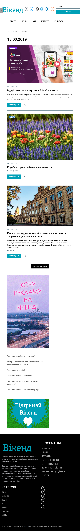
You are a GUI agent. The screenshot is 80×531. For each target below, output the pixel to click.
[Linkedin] (47, 9)
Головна (9, 31)
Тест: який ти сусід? (16, 370)
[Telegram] (42, 9)
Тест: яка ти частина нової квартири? (23, 389)
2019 (16, 31)
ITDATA (26, 526)
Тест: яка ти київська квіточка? (21, 356)
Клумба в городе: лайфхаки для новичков (29, 167)
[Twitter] (31, 9)
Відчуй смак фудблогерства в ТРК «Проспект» (32, 90)
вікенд (11, 171)
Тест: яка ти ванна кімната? (19, 376)
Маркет (13, 48)
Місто (12, 117)
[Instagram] (37, 9)
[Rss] (52, 9)
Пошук (68, 12)
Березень (24, 31)
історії (16, 171)
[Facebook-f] (26, 9)
